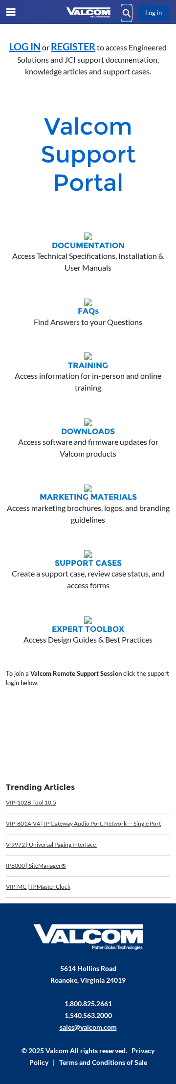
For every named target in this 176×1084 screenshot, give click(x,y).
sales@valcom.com (88, 1027)
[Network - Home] (88, 12)
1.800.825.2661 (88, 1003)
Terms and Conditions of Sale (103, 1062)
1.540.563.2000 (88, 1015)
